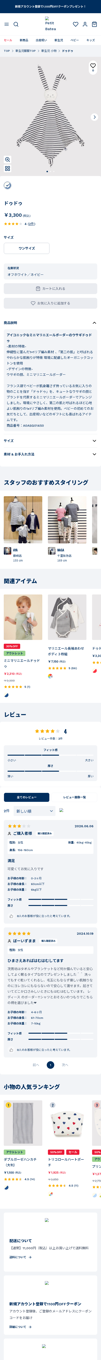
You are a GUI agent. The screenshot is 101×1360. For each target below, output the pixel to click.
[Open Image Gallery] (7, 168)
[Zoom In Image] (7, 159)
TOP (7, 51)
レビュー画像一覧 (74, 797)
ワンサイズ (27, 248)
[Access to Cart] (94, 24)
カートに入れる (53, 289)
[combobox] (34, 811)
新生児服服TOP (26, 51)
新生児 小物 (48, 51)
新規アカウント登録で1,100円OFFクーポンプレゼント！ (50, 6)
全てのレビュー (27, 797)
